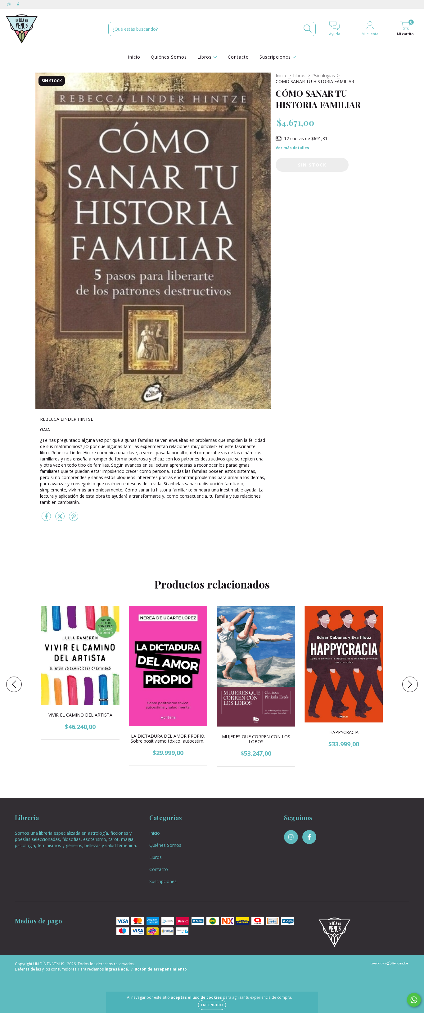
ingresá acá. (117, 969)
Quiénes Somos (169, 57)
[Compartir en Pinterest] (73, 519)
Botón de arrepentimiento (161, 969)
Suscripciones (275, 57)
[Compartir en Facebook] (47, 519)
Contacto (238, 57)
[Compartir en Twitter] (60, 519)
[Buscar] (307, 28)
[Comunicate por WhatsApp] (414, 1000)
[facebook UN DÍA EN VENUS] (18, 4)
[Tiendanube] (389, 964)
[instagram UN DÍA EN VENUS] (9, 4)
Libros (205, 57)
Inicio (134, 57)
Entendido (212, 1005)
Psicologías (323, 75)
